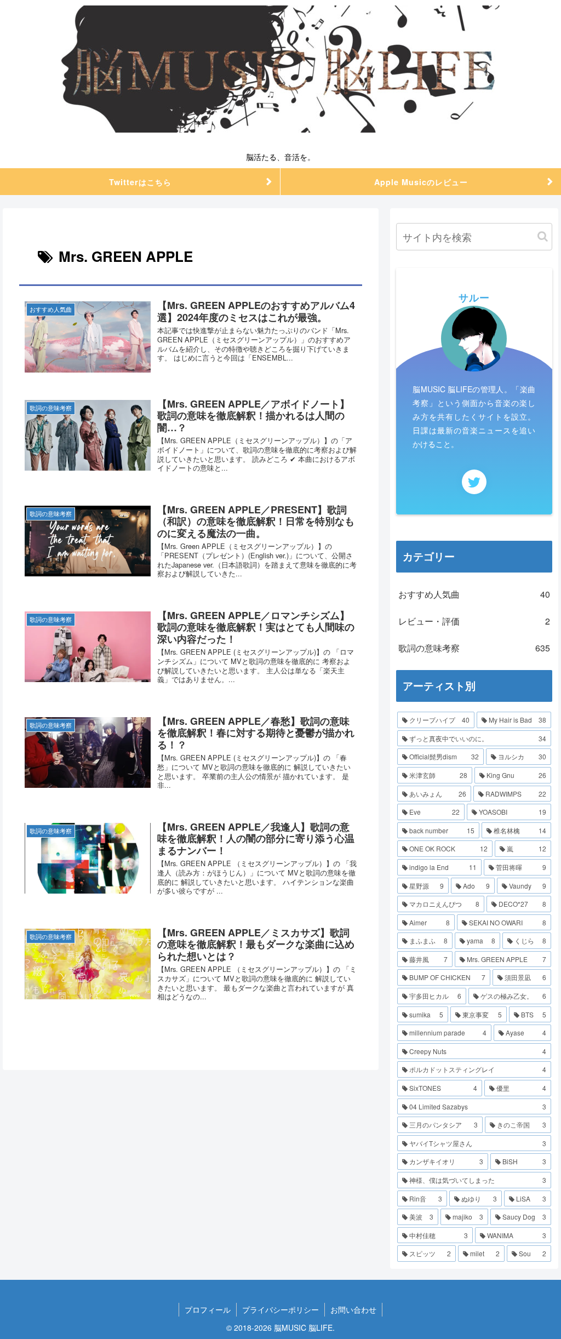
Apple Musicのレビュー (421, 181)
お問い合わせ (353, 1309)
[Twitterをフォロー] (474, 482)
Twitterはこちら (140, 181)
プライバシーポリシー (280, 1309)
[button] (542, 236)
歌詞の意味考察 (474, 648)
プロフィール (208, 1309)
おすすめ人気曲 (474, 594)
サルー (474, 297)
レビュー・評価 (474, 621)
